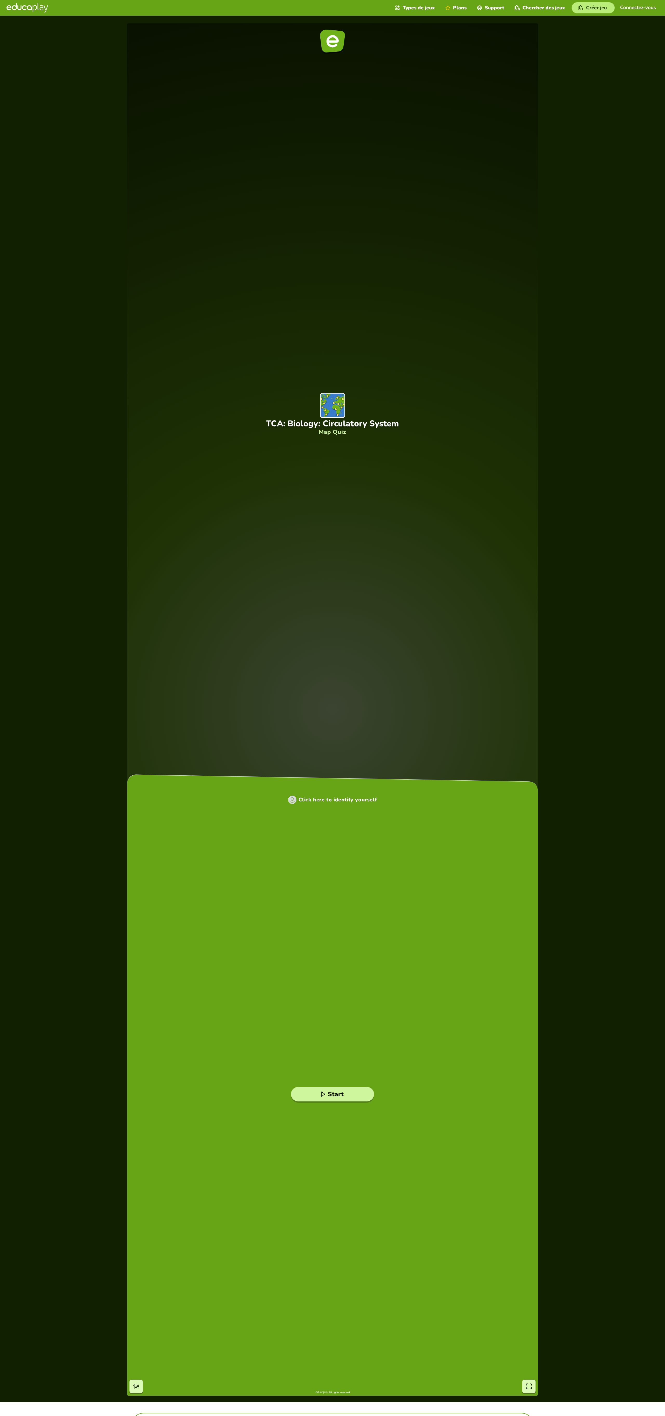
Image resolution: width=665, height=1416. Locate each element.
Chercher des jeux (543, 7)
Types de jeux (419, 7)
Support (494, 7)
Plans (460, 7)
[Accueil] (27, 7)
